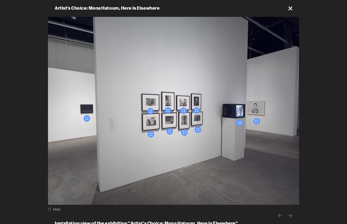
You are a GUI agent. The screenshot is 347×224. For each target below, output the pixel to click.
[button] (290, 8)
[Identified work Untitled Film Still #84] (151, 134)
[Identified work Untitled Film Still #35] (168, 110)
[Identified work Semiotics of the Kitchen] (240, 123)
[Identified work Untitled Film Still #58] (198, 129)
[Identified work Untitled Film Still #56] (150, 111)
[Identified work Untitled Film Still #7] (184, 132)
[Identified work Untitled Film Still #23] (170, 131)
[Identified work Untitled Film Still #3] (183, 111)
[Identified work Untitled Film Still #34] (197, 110)
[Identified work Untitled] (87, 118)
